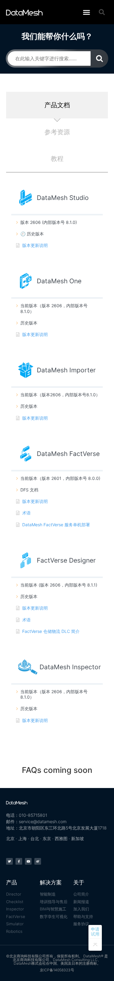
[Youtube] (28, 861)
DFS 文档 (29, 489)
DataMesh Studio (63, 197)
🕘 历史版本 (32, 233)
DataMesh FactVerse (68, 453)
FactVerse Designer (66, 560)
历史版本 (28, 322)
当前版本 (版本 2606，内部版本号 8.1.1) (58, 584)
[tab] (57, 105)
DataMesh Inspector (70, 667)
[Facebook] (19, 861)
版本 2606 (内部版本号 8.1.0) (48, 222)
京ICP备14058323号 (57, 970)
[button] (86, 12)
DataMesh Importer (66, 370)
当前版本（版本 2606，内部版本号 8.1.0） (54, 308)
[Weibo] (37, 861)
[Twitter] (9, 861)
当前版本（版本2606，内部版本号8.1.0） (60, 394)
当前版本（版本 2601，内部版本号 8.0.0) (60, 478)
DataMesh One (59, 281)
